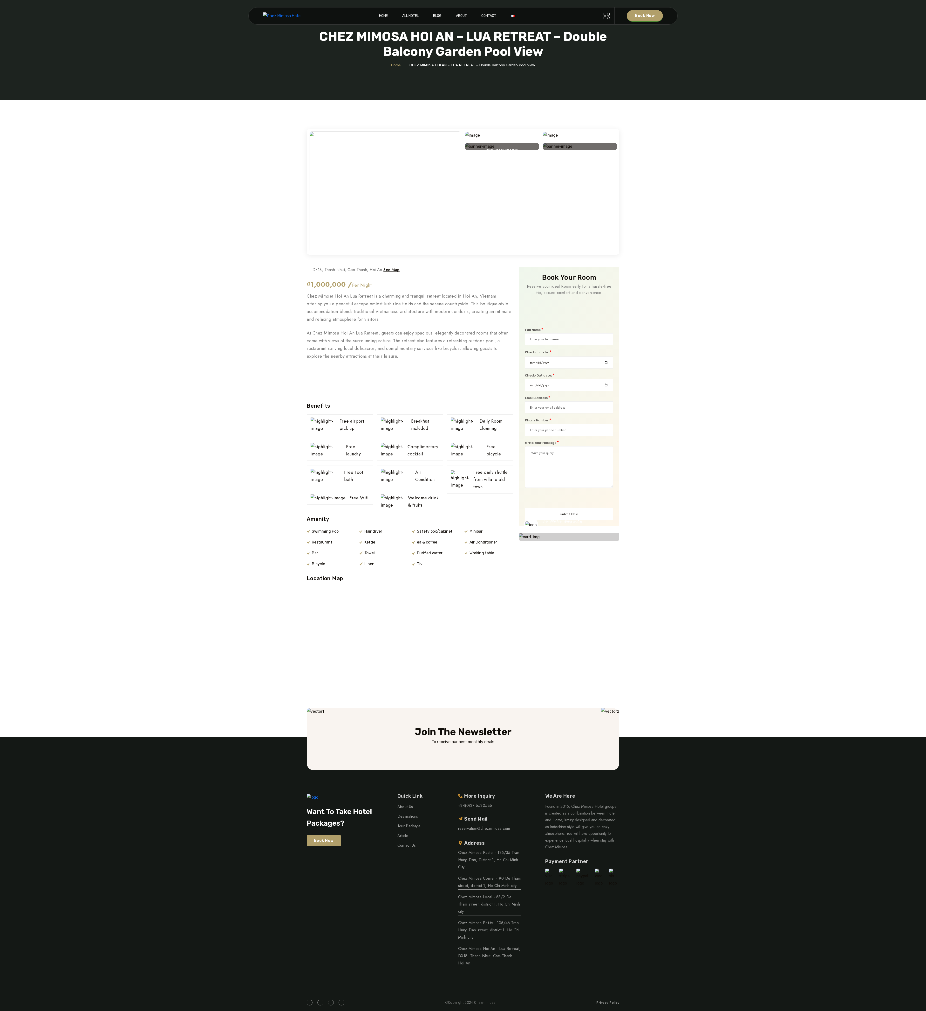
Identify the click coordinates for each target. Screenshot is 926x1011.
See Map (391, 269)
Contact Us (406, 845)
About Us (405, 806)
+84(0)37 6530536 (475, 805)
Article (402, 835)
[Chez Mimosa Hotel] (282, 16)
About (461, 16)
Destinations (407, 816)
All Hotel (410, 16)
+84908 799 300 (567, 529)
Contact (488, 16)
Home (383, 16)
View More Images (502, 149)
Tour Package (409, 826)
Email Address (537, 398)
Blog (437, 16)
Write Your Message (542, 443)
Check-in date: (538, 352)
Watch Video (580, 149)
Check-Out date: (539, 375)
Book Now (645, 15)
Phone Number (538, 420)
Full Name (534, 330)
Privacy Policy (607, 1002)
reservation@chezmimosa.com (484, 828)
